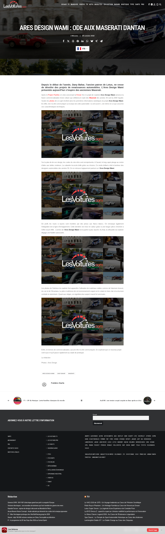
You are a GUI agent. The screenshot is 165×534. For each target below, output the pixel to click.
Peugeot (97, 445)
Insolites (98, 4)
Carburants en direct (99, 457)
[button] (149, 4)
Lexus (109, 442)
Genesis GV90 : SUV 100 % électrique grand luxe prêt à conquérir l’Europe (31, 502)
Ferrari (78, 95)
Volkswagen (151, 445)
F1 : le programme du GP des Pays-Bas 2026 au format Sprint (27, 520)
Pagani (91, 445)
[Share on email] (101, 41)
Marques (74, 4)
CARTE (137, 4)
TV (87, 4)
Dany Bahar (61, 373)
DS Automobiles (94, 439)
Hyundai (121, 439)
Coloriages (117, 454)
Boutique (125, 4)
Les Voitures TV (52, 436)
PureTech (88, 457)
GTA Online (51, 462)
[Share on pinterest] (77, 41)
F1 (69, 4)
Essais (64, 4)
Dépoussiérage (52, 466)
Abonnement (12, 440)
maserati (71, 373)
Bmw (125, 436)
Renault (109, 445)
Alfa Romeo (94, 436)
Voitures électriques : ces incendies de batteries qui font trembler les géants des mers (35, 506)
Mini (147, 442)
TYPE (132, 4)
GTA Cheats (51, 458)
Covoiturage (130, 454)
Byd (135, 436)
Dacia (86, 439)
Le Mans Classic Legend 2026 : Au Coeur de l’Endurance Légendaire (110, 514)
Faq (9, 444)
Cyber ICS (50, 478)
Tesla (138, 445)
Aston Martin (108, 436)
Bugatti (130, 436)
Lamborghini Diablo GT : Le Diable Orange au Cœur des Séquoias (109, 520)
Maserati (92, 98)
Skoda (128, 445)
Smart (133, 445)
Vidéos (82, 4)
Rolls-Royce (117, 445)
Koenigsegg (147, 439)
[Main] (82, 401)
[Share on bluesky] (92, 41)
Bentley (120, 436)
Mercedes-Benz (140, 442)
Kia (142, 439)
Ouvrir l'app (153, 530)
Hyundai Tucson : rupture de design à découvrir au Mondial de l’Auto (29, 508)
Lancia (96, 442)
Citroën (148, 436)
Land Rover (102, 442)
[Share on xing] (96, 41)
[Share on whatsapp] (87, 41)
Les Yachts (51, 444)
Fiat (107, 439)
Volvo (87, 448)
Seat (123, 445)
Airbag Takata (151, 454)
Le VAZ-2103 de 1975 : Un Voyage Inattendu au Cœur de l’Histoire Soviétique (113, 502)
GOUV (137, 454)
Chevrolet (141, 436)
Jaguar (134, 439)
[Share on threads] (73, 41)
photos (52, 101)
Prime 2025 (143, 454)
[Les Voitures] (15, 4)
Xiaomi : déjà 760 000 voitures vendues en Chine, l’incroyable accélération (31, 517)
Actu (91, 4)
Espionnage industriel (55, 474)
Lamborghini (89, 442)
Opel (86, 445)
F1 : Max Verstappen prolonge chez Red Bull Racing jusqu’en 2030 (29, 514)
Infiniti (128, 439)
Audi (115, 436)
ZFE (124, 454)
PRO (142, 4)
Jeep (138, 439)
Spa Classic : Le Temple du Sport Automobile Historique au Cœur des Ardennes (114, 517)
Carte (9, 436)
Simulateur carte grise (92, 454)
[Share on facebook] (63, 41)
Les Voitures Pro (53, 440)
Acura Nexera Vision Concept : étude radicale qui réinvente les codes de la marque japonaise (37, 511)
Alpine (101, 436)
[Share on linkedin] (82, 41)
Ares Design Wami (48, 373)
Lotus (114, 442)
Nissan (152, 442)
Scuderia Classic (53, 448)
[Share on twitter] (68, 41)
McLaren (132, 442)
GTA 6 (49, 454)
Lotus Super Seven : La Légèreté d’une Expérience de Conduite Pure (110, 508)
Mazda (126, 442)
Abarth (87, 436)
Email (95, 414)
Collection (108, 4)
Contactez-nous (13, 448)
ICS (48, 485)
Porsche (103, 445)
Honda (116, 439)
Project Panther (53, 95)
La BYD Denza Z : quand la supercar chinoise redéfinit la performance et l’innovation (115, 511)
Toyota (143, 445)
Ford (111, 439)
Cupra (154, 436)
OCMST (50, 481)
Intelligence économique (56, 470)
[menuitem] (64, 4)
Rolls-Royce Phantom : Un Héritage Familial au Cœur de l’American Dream (112, 505)
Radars (117, 4)
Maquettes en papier (106, 454)
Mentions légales (13, 452)
